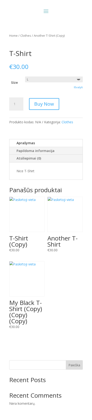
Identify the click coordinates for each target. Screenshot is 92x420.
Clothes (25, 35)
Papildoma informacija (35, 150)
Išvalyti (78, 87)
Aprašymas (26, 143)
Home (13, 35)
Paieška (74, 365)
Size (14, 82)
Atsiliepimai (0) (29, 158)
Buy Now (44, 104)
